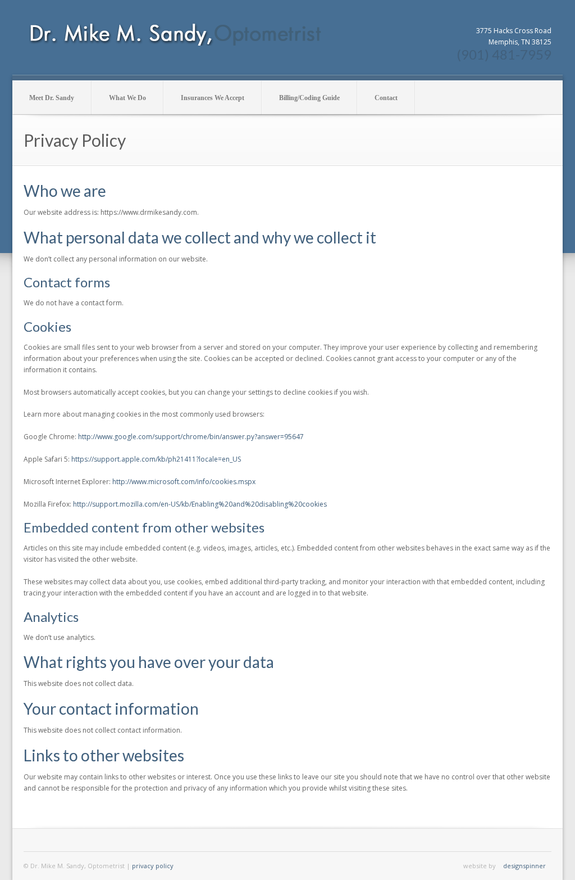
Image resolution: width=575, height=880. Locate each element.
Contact (386, 98)
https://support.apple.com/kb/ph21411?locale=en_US (156, 459)
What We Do (127, 98)
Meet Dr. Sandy (51, 98)
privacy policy (153, 865)
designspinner (524, 865)
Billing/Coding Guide (309, 98)
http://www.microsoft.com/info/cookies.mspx (183, 481)
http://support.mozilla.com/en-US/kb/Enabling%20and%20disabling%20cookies (200, 504)
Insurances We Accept (212, 98)
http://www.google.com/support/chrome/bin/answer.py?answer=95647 (191, 436)
